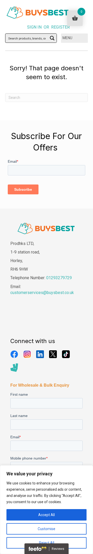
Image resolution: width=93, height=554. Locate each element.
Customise (46, 529)
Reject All (46, 543)
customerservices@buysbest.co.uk (42, 292)
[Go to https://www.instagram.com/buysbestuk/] (27, 354)
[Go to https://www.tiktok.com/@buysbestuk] (66, 354)
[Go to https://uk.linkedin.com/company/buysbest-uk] (40, 354)
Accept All (46, 515)
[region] (46, 509)
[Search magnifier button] (52, 38)
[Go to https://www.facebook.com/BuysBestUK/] (14, 354)
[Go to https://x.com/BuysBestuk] (53, 354)
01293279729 (59, 277)
